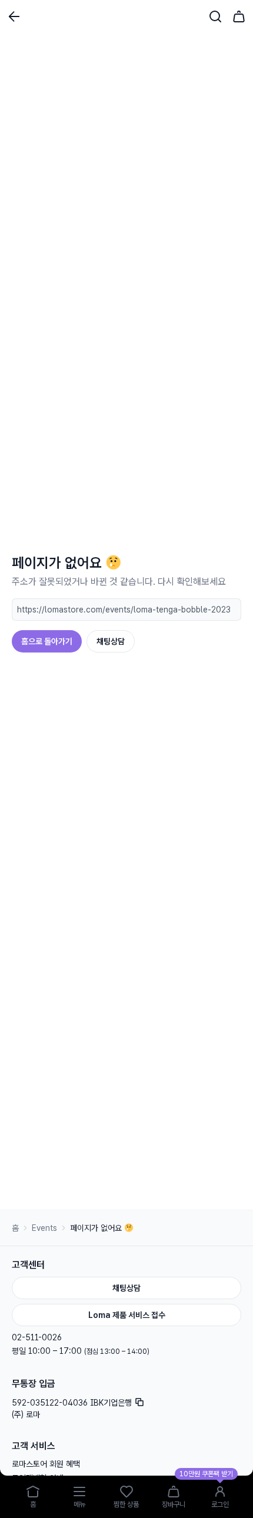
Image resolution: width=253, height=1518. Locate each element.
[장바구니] (239, 16)
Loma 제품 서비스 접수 (126, 1315)
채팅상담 (110, 641)
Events (44, 1228)
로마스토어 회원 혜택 (46, 1464)
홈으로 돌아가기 (46, 641)
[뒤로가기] (14, 16)
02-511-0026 (37, 1337)
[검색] (215, 16)
